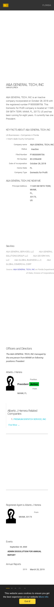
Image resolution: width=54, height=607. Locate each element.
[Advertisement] (27, 55)
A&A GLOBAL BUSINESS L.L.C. (28, 260)
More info (43, 597)
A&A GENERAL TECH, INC (24, 269)
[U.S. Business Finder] (6, 5)
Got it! (27, 601)
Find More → (14, 425)
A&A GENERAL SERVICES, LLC (20, 251)
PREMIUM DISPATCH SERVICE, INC (30, 419)
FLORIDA (46, 5)
